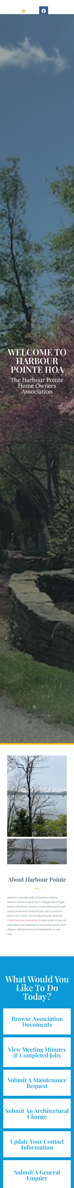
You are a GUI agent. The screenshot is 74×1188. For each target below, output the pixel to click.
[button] (23, 10)
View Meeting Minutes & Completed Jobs (37, 1052)
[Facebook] (43, 10)
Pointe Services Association (22, 920)
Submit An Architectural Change (37, 1113)
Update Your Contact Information (37, 1144)
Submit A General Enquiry (37, 1175)
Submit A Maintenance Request (37, 1082)
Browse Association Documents (37, 1021)
